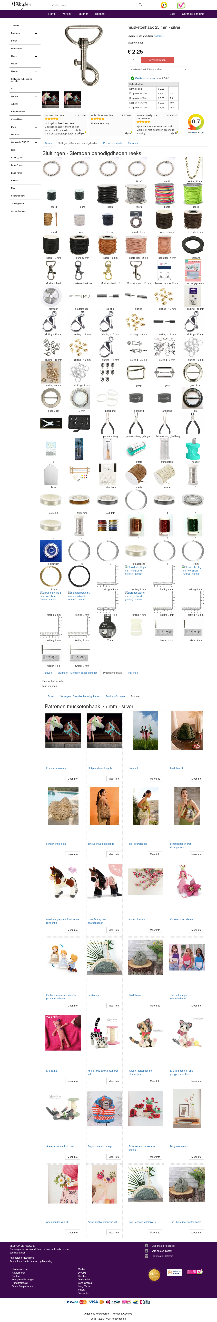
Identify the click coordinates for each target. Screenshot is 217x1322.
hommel (133, 768)
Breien (14, 41)
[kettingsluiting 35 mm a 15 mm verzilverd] (136, 347)
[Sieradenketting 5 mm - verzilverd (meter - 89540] (51, 602)
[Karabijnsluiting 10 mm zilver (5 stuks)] (51, 321)
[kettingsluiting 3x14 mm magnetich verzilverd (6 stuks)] (136, 296)
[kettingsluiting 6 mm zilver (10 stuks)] (164, 347)
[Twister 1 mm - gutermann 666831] (164, 627)
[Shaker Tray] (193, 270)
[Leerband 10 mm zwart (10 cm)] (193, 245)
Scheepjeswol (17, 203)
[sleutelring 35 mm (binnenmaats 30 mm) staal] (108, 168)
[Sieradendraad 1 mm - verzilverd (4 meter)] (164, 551)
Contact (16, 1276)
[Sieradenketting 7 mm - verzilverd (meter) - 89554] (164, 602)
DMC (13, 127)
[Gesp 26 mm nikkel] (136, 372)
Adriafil (14, 104)
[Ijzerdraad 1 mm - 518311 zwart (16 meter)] (79, 576)
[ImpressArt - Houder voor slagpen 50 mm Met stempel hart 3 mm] (193, 449)
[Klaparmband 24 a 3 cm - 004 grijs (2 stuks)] (164, 398)
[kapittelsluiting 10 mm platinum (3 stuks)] (193, 296)
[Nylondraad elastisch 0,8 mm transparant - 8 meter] (136, 551)
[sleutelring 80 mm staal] (79, 168)
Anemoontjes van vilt (57, 1222)
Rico (13, 188)
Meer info (72, 778)
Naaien (14, 71)
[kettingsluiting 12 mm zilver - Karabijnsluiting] (79, 321)
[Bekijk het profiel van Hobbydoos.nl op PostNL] (174, 1272)
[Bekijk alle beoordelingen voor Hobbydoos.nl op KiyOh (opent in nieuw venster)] (166, 5)
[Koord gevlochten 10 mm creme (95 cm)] (79, 219)
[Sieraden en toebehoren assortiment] (51, 296)
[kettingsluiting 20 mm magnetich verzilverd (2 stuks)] (108, 296)
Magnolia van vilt (179, 1146)
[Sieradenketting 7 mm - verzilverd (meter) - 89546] (108, 602)
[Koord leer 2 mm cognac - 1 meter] (136, 245)
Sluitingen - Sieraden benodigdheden (77, 143)
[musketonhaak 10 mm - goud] (108, 270)
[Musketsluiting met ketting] (79, 296)
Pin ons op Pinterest (162, 1256)
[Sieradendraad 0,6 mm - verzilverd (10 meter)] (79, 551)
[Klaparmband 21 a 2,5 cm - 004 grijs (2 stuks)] (136, 398)
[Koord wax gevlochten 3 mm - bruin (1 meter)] (164, 219)
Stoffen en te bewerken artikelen (21, 80)
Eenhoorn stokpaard (57, 768)
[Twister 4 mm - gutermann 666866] (51, 653)
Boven (48, 143)
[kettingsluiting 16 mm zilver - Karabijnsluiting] (193, 321)
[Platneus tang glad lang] (164, 423)
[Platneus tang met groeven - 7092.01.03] (108, 423)
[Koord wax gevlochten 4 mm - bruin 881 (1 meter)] (193, 219)
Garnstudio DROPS (20, 142)
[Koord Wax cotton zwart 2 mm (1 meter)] (79, 194)
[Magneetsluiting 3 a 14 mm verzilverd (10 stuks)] (164, 321)
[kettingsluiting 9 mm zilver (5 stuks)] (79, 372)
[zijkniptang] (193, 423)
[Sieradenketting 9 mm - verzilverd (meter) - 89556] (79, 627)
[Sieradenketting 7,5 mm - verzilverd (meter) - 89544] (193, 602)
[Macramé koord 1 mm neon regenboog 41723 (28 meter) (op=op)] (164, 194)
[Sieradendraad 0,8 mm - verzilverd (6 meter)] (108, 551)
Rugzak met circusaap (100, 1146)
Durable (15, 134)
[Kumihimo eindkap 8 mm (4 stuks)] (108, 372)
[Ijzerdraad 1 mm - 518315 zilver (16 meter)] (193, 551)
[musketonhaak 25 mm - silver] (136, 270)
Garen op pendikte (193, 14)
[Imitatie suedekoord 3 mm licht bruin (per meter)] (136, 474)
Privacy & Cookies (122, 1313)
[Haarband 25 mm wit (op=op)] (108, 398)
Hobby (14, 64)
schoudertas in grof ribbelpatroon (180, 845)
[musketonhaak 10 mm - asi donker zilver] (79, 270)
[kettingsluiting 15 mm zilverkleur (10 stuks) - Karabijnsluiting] (108, 347)
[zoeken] (140, 5)
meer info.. (159, 35)
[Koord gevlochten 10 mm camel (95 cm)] (51, 219)
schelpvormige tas (56, 843)
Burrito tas (93, 995)
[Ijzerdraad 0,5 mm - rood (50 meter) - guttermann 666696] (164, 525)
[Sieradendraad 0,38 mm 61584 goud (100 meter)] (79, 500)
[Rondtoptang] (51, 423)
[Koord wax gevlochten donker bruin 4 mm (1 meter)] (79, 245)
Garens (14, 96)
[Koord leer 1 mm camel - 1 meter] (164, 245)
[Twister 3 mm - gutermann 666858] (193, 627)
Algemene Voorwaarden (97, 1313)
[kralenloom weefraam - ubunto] (79, 474)
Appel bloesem (137, 919)
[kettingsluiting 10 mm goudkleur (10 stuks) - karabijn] (164, 296)
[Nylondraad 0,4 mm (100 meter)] (51, 525)
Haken (14, 56)
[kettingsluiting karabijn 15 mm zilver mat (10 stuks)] (51, 347)
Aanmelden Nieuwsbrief (22, 1257)
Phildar (14, 180)
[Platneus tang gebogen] (136, 423)
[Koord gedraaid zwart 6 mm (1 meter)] (51, 245)
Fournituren (16, 48)
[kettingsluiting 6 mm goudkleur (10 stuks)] (51, 372)
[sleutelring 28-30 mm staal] (136, 168)
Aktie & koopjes (18, 211)
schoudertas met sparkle (101, 843)
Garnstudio (84, 1279)
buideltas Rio (177, 768)
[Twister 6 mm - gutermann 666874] (79, 653)
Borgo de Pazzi (18, 111)
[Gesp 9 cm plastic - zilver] (193, 372)
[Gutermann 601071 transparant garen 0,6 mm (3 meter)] (164, 449)
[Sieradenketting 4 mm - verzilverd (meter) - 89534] (164, 576)
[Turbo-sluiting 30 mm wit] (136, 627)
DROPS (82, 1272)
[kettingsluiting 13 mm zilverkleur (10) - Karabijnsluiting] (108, 321)
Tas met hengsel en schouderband (180, 996)
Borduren (15, 33)
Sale (172, 14)
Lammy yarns (17, 157)
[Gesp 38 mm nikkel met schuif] (164, 372)
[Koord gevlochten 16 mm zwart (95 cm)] (108, 219)
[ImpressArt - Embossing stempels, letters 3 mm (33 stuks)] (136, 449)
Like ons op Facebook (163, 1245)
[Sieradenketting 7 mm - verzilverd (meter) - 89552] (136, 602)
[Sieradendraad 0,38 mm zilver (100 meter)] (164, 500)
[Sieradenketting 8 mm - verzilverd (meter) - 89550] (51, 627)
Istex (13, 150)
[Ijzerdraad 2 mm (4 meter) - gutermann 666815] (79, 398)
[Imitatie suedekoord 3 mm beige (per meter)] (164, 474)
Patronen (82, 14)
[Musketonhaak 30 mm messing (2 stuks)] (164, 270)
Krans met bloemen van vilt (102, 1222)
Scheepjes (83, 1293)
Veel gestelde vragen (23, 1279)
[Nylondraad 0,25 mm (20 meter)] (51, 500)
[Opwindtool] (79, 449)
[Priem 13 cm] (108, 449)
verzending (145, 78)
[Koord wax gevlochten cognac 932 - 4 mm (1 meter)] (108, 245)
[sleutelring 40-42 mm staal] (164, 168)
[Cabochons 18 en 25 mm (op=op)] (108, 474)
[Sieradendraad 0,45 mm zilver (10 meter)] (79, 525)
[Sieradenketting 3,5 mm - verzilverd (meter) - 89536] (108, 576)
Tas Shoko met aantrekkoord (185, 1222)
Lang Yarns (16, 173)
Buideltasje (135, 995)
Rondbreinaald (20, 1282)
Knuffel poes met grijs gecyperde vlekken (181, 1072)
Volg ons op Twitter (162, 1250)
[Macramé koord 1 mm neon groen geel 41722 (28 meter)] (193, 194)
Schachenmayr (18, 196)
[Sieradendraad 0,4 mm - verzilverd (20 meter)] (136, 500)
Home (52, 14)
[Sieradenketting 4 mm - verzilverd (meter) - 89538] (193, 576)
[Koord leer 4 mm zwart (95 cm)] (108, 194)
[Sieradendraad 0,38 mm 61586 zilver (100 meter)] (108, 500)
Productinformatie (112, 143)
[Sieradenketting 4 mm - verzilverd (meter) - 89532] (136, 576)
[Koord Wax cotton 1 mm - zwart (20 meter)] (51, 194)
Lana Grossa (17, 165)
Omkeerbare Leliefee (181, 919)
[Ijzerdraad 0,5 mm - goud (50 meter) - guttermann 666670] (136, 525)
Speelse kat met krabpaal (60, 1146)
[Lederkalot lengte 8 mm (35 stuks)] (51, 449)
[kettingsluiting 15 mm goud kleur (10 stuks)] (79, 347)
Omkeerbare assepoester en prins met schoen (61, 996)
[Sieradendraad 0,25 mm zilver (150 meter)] (193, 474)
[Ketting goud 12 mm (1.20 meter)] (193, 168)
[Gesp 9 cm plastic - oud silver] (51, 398)
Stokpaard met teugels (100, 768)
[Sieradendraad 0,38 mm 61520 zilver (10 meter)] (193, 500)
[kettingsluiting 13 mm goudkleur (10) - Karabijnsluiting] (136, 321)
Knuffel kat (51, 1070)
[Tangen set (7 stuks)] (79, 423)
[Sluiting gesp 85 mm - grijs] (193, 398)
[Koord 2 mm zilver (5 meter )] (136, 194)
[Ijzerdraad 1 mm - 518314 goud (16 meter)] (51, 576)
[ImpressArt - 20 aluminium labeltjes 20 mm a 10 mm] (51, 474)
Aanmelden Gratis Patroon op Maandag (31, 1261)
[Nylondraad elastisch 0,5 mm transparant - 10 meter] (51, 551)
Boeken (100, 14)
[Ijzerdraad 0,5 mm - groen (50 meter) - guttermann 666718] (193, 525)
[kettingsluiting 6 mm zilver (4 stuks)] (193, 347)
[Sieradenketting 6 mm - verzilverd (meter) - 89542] (79, 602)
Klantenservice (20, 1269)
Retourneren (18, 1272)
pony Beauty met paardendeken (97, 921)
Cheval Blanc (17, 119)
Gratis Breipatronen (22, 1286)
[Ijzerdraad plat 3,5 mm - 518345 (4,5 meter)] (108, 627)
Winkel (66, 14)
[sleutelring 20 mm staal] (51, 168)
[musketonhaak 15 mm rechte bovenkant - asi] (51, 270)
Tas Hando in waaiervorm (142, 1222)
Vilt (12, 89)
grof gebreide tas (138, 843)
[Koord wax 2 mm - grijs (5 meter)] (136, 219)
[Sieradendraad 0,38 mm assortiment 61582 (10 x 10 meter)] (108, 525)
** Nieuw (15, 25)
